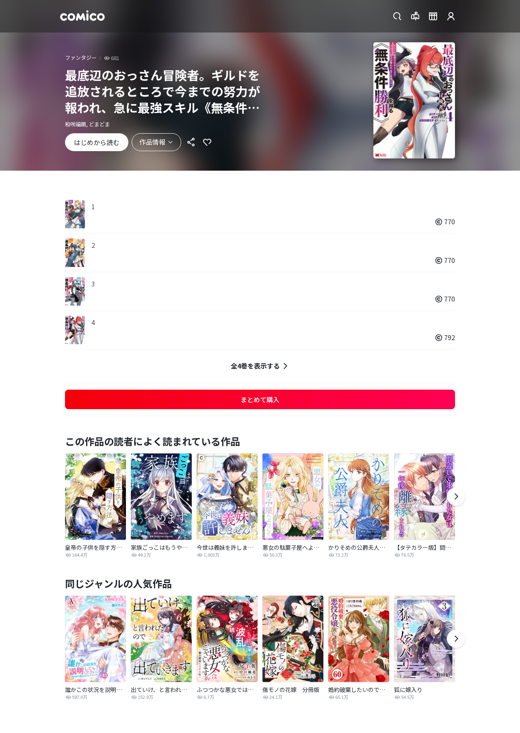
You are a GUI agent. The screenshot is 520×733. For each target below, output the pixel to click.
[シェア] (190, 142)
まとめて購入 (260, 399)
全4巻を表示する (255, 366)
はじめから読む (96, 142)
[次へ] (456, 496)
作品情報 (152, 142)
